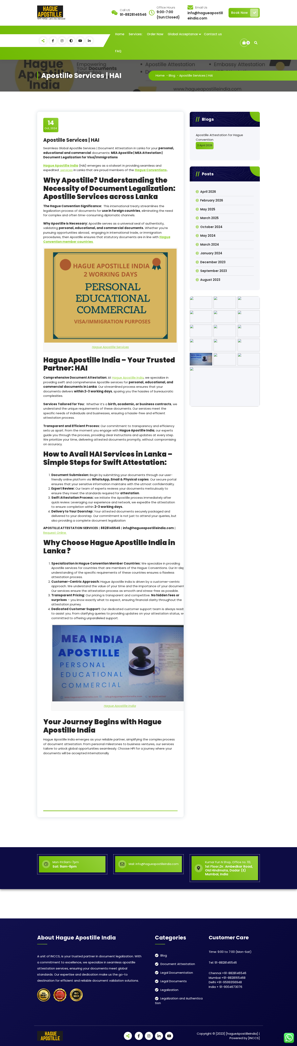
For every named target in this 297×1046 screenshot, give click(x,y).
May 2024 (208, 235)
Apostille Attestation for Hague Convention (219, 137)
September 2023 (213, 271)
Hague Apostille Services (110, 347)
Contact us (213, 34)
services (66, 170)
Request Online (55, 532)
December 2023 (212, 262)
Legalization (169, 990)
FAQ (118, 51)
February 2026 (211, 200)
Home (119, 34)
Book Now (239, 12)
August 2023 (210, 280)
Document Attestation (177, 964)
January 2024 (211, 253)
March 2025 (209, 218)
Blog (172, 75)
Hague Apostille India (128, 377)
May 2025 (207, 209)
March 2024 (209, 244)
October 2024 (211, 227)
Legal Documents (173, 981)
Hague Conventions (151, 170)
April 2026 (208, 192)
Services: (135, 34)
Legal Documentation (176, 972)
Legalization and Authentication (179, 1000)
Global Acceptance (183, 34)
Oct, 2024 (50, 124)
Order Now (155, 34)
